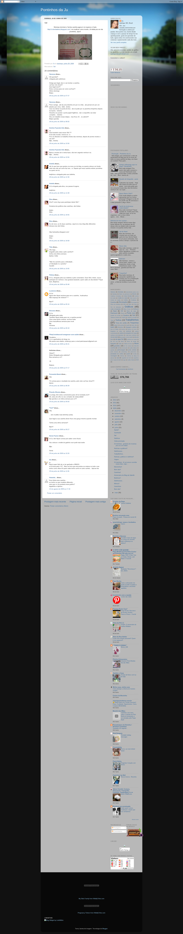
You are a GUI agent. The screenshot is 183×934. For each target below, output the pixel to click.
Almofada (120, 292)
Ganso (123, 524)
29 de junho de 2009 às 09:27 (59, 429)
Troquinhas (134, 323)
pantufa (112, 350)
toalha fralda (131, 360)
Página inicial (76, 502)
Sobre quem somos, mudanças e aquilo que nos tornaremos (128, 809)
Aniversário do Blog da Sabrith (124, 475)
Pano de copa (131, 311)
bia (50, 460)
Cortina (126, 300)
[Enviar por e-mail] (79, 64)
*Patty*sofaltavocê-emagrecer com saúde (64, 334)
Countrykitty (117, 747)
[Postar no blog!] (81, 64)
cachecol (128, 331)
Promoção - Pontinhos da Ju (121, 154)
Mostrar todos (135, 819)
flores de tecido (131, 341)
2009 (115, 408)
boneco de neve (132, 329)
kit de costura (128, 346)
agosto (117, 422)
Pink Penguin (117, 733)
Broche (134, 294)
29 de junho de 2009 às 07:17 (59, 368)
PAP (122, 311)
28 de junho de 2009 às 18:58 (59, 241)
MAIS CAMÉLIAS (126, 794)
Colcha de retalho (116, 300)
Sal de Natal (123, 231)
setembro (118, 419)
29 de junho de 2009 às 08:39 (59, 385)
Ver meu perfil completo (118, 42)
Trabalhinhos (132, 320)
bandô (127, 325)
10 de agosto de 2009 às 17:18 (59, 489)
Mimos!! (116, 483)
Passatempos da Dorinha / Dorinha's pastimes (122, 725)
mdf (119, 348)
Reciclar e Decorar (119, 536)
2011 (114, 402)
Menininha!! (118, 467)
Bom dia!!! (117, 469)
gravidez (117, 346)
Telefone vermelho (132, 317)
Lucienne (52, 291)
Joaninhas (117, 486)
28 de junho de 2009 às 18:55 (59, 215)
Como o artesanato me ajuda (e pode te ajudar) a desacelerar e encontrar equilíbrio (129, 585)
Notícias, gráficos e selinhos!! (124, 457)
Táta (50, 247)
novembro (118, 413)
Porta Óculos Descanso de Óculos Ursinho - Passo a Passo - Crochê (128, 612)
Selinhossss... (118, 451)
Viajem (116, 459)
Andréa (51, 164)
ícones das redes (126, 597)
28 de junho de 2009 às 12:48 (59, 193)
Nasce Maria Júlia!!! (125, 193)
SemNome (130, 369)
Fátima (51, 275)
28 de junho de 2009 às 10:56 (59, 143)
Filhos (129, 304)
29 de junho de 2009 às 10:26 (59, 453)
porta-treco (133, 351)
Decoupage (134, 302)
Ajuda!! (116, 430)
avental (122, 325)
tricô (137, 360)
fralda (120, 343)
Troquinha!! (123, 273)
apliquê (116, 325)
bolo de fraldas (115, 329)
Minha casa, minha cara (121, 687)
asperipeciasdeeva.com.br (122, 701)
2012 (115, 400)
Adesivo (113, 292)
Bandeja (115, 294)
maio (116, 492)
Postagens (117, 828)
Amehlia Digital (118, 567)
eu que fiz (119, 339)
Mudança (136, 309)
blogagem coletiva (131, 327)
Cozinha (113, 302)
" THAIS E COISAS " (120, 645)
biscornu (120, 327)
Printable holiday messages (126, 736)
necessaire (125, 348)
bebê (112, 327)
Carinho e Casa (118, 673)
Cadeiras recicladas (116, 296)
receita (135, 353)
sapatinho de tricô (126, 357)
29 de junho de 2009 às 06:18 (59, 328)
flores (122, 341)
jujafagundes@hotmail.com (120, 54)
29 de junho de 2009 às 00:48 (59, 284)
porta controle (132, 350)
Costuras (133, 300)
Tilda (112, 320)
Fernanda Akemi (55, 374)
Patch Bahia (117, 761)
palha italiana (133, 348)
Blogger (104, 928)
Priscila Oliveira (54, 392)
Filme (135, 304)
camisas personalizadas (117, 335)
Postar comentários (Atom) (59, 506)
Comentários (117, 831)
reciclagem (114, 356)
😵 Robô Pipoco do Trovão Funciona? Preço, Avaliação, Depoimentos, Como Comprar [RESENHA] (125, 704)
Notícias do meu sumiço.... (119, 220)
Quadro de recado (116, 315)
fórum (136, 343)
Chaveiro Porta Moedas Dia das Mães (128, 662)
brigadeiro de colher (116, 331)
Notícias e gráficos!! (120, 448)
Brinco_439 (124, 647)
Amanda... (52, 477)
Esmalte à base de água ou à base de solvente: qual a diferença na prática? (128, 540)
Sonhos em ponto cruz (121, 515)
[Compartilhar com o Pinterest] (88, 64)
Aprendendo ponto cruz (132, 292)
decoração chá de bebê (126, 337)
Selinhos (117, 438)
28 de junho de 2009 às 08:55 (59, 121)
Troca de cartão (121, 323)
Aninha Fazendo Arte (56, 128)
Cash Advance (115, 72)
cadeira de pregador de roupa (128, 333)
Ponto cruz (131, 313)
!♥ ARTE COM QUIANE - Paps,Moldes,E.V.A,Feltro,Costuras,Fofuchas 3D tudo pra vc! (124, 551)
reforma (122, 355)
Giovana (52, 311)
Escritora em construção (121, 806)
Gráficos (129, 306)
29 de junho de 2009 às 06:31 (59, 344)
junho (117, 427)
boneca (123, 329)
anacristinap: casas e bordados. (124, 522)
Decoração (123, 302)
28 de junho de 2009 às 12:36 (59, 177)
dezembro (118, 411)
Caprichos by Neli (119, 775)
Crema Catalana (126, 503)
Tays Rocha (117, 581)
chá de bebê (114, 337)
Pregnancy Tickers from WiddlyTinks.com (91, 913)
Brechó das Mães (119, 711)
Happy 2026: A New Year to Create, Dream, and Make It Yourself (128, 556)
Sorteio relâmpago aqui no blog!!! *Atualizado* (128, 165)
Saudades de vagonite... (120, 728)
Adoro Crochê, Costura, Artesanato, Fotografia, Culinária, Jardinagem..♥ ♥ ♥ (123, 790)
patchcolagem (121, 350)
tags (124, 360)
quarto (128, 354)
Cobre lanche (133, 298)
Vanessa (52, 74)
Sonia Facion (54, 436)
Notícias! (122, 259)
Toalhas (118, 320)
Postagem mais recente (55, 502)
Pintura (122, 313)
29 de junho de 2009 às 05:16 (59, 304)
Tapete (123, 317)
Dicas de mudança (116, 304)
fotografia (113, 343)
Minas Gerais (127, 309)
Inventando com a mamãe (122, 595)
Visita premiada (119, 441)
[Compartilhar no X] (83, 64)
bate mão (134, 325)
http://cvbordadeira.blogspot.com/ (58, 29)
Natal (115, 311)
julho (116, 424)
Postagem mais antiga (95, 502)
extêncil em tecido (132, 339)
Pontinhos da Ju (54, 10)
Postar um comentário (54, 493)
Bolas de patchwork (124, 294)
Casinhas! (117, 472)
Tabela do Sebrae (115, 317)
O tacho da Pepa (119, 501)
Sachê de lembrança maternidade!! (126, 207)
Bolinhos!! (117, 478)
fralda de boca (128, 343)
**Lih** (51, 408)
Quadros (126, 315)
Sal (54, 66)
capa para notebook (131, 335)
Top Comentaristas (121, 369)
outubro (117, 416)
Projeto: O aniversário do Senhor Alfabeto (128, 625)
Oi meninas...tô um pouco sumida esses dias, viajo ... (125, 463)
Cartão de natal (122, 298)
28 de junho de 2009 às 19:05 (59, 268)
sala (118, 358)
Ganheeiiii (117, 432)
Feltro (124, 304)
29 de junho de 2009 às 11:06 (59, 471)
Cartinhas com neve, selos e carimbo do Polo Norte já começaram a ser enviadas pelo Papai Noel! (128, 716)
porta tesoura (114, 351)
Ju (122, 21)
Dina (51, 199)
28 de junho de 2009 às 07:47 (59, 96)
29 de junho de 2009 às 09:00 (59, 401)
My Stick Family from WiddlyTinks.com (91, 898)
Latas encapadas (116, 309)
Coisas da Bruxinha (120, 695)
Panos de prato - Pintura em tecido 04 (124, 517)
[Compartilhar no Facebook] (86, 64)
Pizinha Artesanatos (120, 659)
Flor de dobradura (116, 307)
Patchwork (114, 313)
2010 (115, 405)
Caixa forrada (128, 296)
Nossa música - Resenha (128, 777)
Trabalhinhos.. (119, 454)
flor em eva (114, 341)
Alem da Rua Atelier (120, 637)
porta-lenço (124, 351)
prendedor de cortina (117, 354)
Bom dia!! (117, 489)
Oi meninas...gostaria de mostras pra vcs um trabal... (125, 444)
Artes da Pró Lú (118, 623)
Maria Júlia (123, 246)
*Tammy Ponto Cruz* (120, 609)
